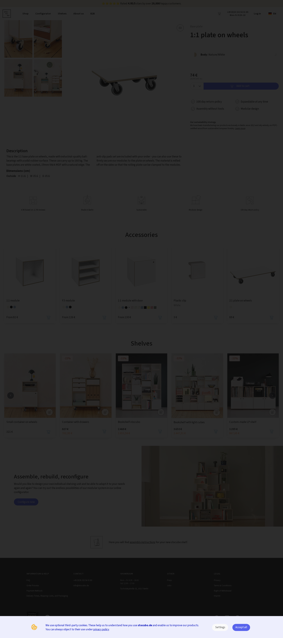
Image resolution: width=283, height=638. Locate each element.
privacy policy (101, 629)
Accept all (241, 627)
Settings (220, 627)
